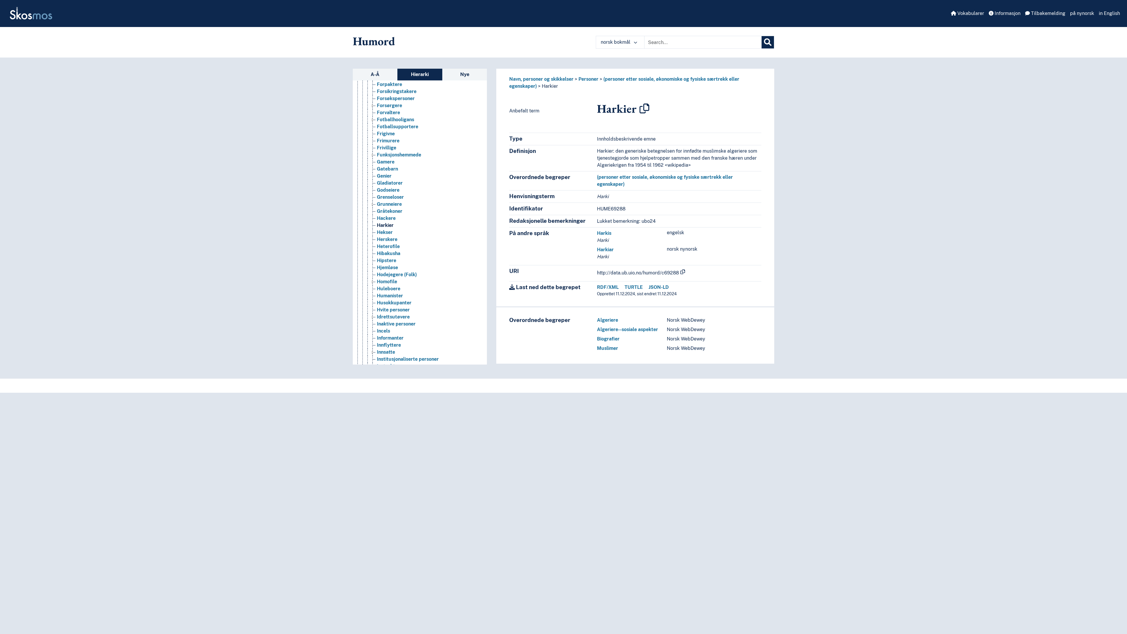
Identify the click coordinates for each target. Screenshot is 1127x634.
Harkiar (605, 249)
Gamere (385, 162)
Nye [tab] (464, 74)
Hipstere (386, 260)
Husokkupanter (394, 303)
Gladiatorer (390, 183)
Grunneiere (389, 204)
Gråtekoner (389, 211)
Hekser (385, 232)
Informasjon (1006, 13)
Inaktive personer (396, 324)
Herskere (387, 239)
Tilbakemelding (1047, 13)
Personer (588, 79)
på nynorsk (1082, 13)
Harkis (604, 233)
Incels (383, 331)
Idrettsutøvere (393, 317)
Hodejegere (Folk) (397, 274)
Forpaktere (389, 84)
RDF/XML (608, 287)
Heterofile (388, 246)
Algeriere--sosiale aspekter (627, 329)
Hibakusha (388, 253)
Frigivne (386, 133)
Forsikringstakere (396, 91)
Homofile (387, 281)
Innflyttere (389, 345)
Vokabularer (970, 13)
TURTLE (634, 287)
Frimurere (388, 141)
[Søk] (767, 42)
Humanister (390, 296)
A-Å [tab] (375, 74)
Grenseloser (390, 197)
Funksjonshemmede (399, 155)
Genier (384, 176)
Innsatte (386, 352)
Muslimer (607, 348)
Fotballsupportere (397, 126)
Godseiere (388, 190)
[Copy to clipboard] (644, 108)
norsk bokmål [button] (616, 42)
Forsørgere (389, 105)
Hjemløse (387, 267)
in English (1109, 13)
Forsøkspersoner (396, 98)
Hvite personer (393, 310)
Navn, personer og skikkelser (541, 79)
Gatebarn (387, 169)
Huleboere (388, 288)
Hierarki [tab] (420, 74)
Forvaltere (388, 112)
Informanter (390, 338)
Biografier (608, 339)
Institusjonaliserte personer (408, 359)
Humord (374, 41)
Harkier (385, 225)
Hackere (386, 218)
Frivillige (386, 148)
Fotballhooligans (395, 119)
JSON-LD (659, 287)
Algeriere (607, 320)
